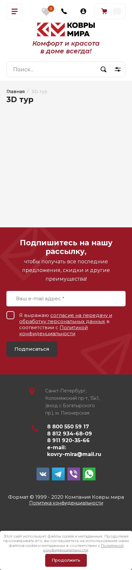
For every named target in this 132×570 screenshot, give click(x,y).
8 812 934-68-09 (69, 434)
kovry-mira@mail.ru (74, 454)
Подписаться (31, 349)
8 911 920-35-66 (68, 440)
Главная (15, 91)
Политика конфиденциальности (66, 503)
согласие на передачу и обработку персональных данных (65, 318)
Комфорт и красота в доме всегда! (66, 47)
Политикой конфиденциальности (53, 330)
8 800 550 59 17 (68, 427)
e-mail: (56, 447)
